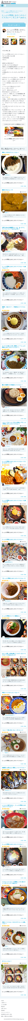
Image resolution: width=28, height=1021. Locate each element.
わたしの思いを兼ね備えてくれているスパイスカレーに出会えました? (14, 654)
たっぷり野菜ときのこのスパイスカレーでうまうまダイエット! (14, 462)
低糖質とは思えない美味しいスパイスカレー (14, 767)
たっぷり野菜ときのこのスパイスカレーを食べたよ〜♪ (14, 267)
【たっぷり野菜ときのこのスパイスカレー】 (14, 578)
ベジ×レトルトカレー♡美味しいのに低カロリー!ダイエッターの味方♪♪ (14, 882)
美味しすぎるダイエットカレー (10, 152)
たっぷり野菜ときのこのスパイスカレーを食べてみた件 (14, 501)
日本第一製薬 (23, 186)
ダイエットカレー (7, 961)
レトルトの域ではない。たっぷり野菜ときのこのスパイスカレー (14, 805)
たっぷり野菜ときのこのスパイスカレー (13, 539)
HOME (2, 1000)
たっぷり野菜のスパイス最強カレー (11, 616)
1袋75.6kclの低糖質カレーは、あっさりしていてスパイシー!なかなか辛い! (13, 228)
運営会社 (3, 1006)
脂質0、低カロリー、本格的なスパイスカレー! (14, 307)
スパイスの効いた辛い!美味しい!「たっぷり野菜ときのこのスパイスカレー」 (13, 346)
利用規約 (3, 1010)
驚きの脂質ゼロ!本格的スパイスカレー (12, 385)
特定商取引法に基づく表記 (6, 1014)
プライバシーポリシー (5, 1012)
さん (8, 174)
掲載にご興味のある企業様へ (7, 1016)
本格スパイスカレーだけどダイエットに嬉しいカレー (14, 922)
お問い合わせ (3, 1008)
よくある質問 (3, 1004)
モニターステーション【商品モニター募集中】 (8, 2)
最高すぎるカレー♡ (7, 190)
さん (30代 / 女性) (11, 34)
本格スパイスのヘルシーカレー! (10, 692)
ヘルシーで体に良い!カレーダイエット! (12, 730)
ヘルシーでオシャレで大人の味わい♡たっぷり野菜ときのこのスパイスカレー (14, 423)
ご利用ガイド (3, 1002)
